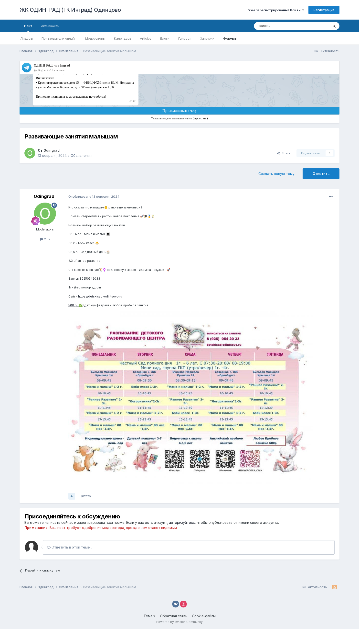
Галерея (184, 38)
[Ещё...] (331, 197)
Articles (145, 38)
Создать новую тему (276, 174)
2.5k (46, 239)
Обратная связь (173, 616)
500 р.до (77, 305)
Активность (50, 26)
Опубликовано (93, 196)
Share (285, 153)
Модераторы (95, 38)
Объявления (81, 155)
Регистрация (324, 10)
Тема (148, 616)
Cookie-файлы (204, 616)
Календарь (122, 38)
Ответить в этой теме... (71, 547)
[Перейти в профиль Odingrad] (29, 153)
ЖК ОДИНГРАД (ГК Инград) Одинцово (70, 10)
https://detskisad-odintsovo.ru (100, 296)
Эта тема (315, 26)
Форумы (230, 38)
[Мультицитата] (71, 496)
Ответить (321, 174)
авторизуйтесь (182, 522)
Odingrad (51, 150)
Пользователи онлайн (59, 38)
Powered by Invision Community (179, 622)
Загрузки (207, 38)
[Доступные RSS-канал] (334, 587)
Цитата (85, 496)
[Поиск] (334, 26)
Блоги (164, 38)
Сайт (28, 26)
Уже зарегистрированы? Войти (275, 10)
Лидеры (26, 38)
